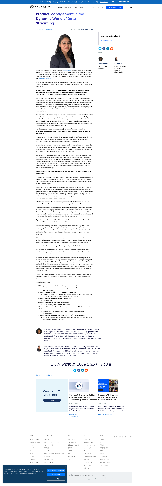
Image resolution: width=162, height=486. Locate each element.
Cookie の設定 (101, 475)
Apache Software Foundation (78, 479)
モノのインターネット (50, 462)
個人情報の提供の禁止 (76, 475)
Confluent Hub (34, 462)
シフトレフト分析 (48, 445)
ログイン (114, 2)
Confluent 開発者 (88, 442)
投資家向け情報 (104, 448)
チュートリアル (88, 448)
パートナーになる (104, 459)
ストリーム (33, 448)
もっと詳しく (104, 2)
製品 (31, 435)
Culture (49, 30)
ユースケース (48, 435)
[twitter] (100, 48)
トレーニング (87, 453)
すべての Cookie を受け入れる (56, 470)
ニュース (102, 453)
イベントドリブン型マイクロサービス (54, 453)
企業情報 (102, 439)
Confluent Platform (35, 442)
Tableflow (32, 459)
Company (39, 30)
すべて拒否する (56, 475)
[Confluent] (40, 7)
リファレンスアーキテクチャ (51, 442)
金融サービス (71, 439)
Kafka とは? (87, 439)
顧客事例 (46, 439)
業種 (69, 435)
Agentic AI (46, 450)
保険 (69, 453)
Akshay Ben (73, 414)
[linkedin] (107, 48)
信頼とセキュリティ (105, 462)
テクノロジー (71, 456)
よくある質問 (103, 456)
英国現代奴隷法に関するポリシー (89, 475)
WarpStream (33, 445)
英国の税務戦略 (104, 465)
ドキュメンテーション (90, 445)
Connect (32, 450)
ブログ (101, 450)
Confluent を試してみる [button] (114, 7)
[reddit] (111, 48)
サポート (86, 450)
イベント (86, 459)
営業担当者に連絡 (124, 2)
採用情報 (102, 445)
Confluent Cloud (34, 439)
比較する (86, 468)
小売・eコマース (72, 442)
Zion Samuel (103, 63)
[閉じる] (65, 466)
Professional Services (90, 456)
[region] (35, 474)
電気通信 (70, 448)
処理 (31, 453)
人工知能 (46, 448)
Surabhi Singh (119, 63)
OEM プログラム (88, 462)
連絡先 (101, 442)
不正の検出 (47, 456)
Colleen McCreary (105, 414)
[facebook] (103, 48)
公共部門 (70, 450)
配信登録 (52, 400)
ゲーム (69, 459)
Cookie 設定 (56, 479)
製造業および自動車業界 (74, 445)
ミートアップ (87, 465)
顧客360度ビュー (48, 459)
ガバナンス (33, 456)
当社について (104, 435)
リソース (87, 435)
